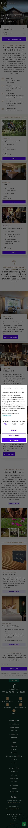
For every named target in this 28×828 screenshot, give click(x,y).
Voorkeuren (15, 421)
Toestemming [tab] (7, 388)
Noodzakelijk (6, 421)
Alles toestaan (14, 440)
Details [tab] (16, 388)
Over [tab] (22, 388)
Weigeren (14, 430)
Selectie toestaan (14, 435)
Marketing (22, 421)
